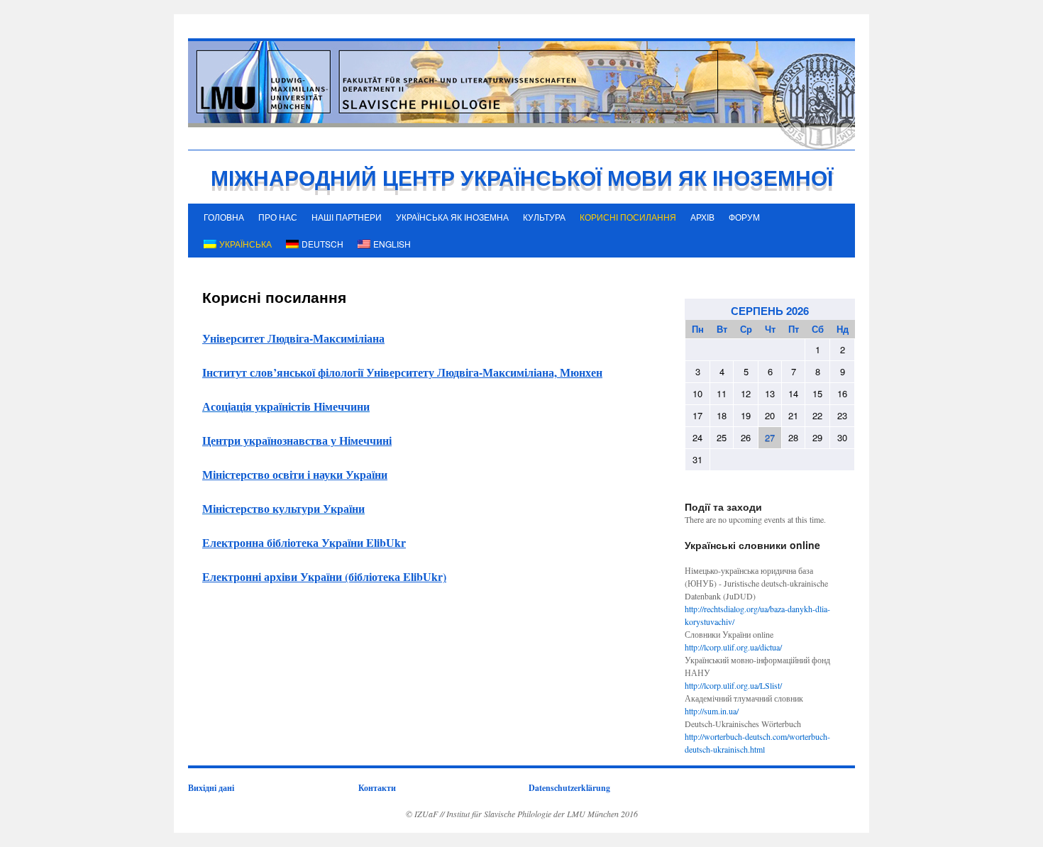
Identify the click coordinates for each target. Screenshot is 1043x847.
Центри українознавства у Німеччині (297, 440)
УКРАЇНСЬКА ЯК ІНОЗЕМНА (452, 217)
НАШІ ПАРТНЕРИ (346, 217)
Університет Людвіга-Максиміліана (293, 338)
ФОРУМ (744, 217)
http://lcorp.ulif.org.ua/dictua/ (733, 647)
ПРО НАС (277, 217)
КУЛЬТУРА (544, 217)
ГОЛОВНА (224, 217)
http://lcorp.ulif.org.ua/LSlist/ (733, 685)
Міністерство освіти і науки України (294, 474)
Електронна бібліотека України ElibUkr (304, 542)
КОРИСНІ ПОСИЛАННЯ (628, 217)
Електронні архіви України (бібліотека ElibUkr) (324, 576)
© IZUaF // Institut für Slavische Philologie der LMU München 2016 (522, 813)
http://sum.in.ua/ (712, 710)
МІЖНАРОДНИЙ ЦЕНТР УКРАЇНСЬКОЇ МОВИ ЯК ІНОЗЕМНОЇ (522, 177)
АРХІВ (702, 217)
